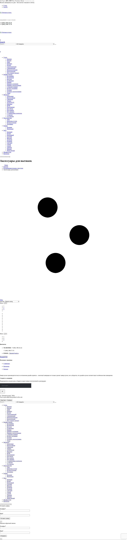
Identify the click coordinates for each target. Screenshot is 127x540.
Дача (8, 119)
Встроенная (10, 77)
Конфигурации (7, 74)
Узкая (8, 93)
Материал (6, 94)
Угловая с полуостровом (14, 91)
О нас (5, 5)
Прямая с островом (12, 84)
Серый (9, 144)
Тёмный (9, 147)
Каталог (5, 369)
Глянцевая (10, 99)
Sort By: (2, 301)
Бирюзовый (10, 135)
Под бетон (10, 108)
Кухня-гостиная (11, 122)
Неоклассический (12, 70)
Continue (9, 400)
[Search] (55, 44)
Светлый (9, 143)
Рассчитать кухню (4, 156)
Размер (5, 126)
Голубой (9, 136)
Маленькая (10, 129)
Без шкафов (10, 76)
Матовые (9, 104)
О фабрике (6, 363)
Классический (11, 71)
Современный (11, 68)
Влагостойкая (11, 98)
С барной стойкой (12, 87)
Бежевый (9, 132)
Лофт (8, 62)
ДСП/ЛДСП (10, 102)
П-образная (10, 80)
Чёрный (9, 149)
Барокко (9, 59)
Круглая (9, 79)
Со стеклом (10, 116)
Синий (9, 146)
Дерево (9, 101)
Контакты (6, 153)
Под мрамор (10, 112)
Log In (5, 7)
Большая (9, 127)
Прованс (9, 63)
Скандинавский (11, 66)
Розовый (9, 141)
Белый (9, 133)
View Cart (3, 400)
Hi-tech (9, 65)
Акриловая (10, 96)
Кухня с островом (12, 88)
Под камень (10, 110)
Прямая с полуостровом (14, 85)
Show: (2, 303)
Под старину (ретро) (13, 73)
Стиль (5, 57)
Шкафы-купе (7, 152)
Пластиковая (10, 107)
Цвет (4, 130)
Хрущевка (10, 124)
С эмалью (10, 115)
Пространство (7, 118)
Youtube (2, 357)
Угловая (9, 90)
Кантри (9, 60)
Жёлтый (9, 138)
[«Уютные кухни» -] (6, 12)
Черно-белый (11, 150)
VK (6, 357)
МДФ (8, 105)
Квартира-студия (12, 121)
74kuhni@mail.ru (14, 353)
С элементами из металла (14, 113)
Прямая (9, 82)
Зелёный (9, 139)
